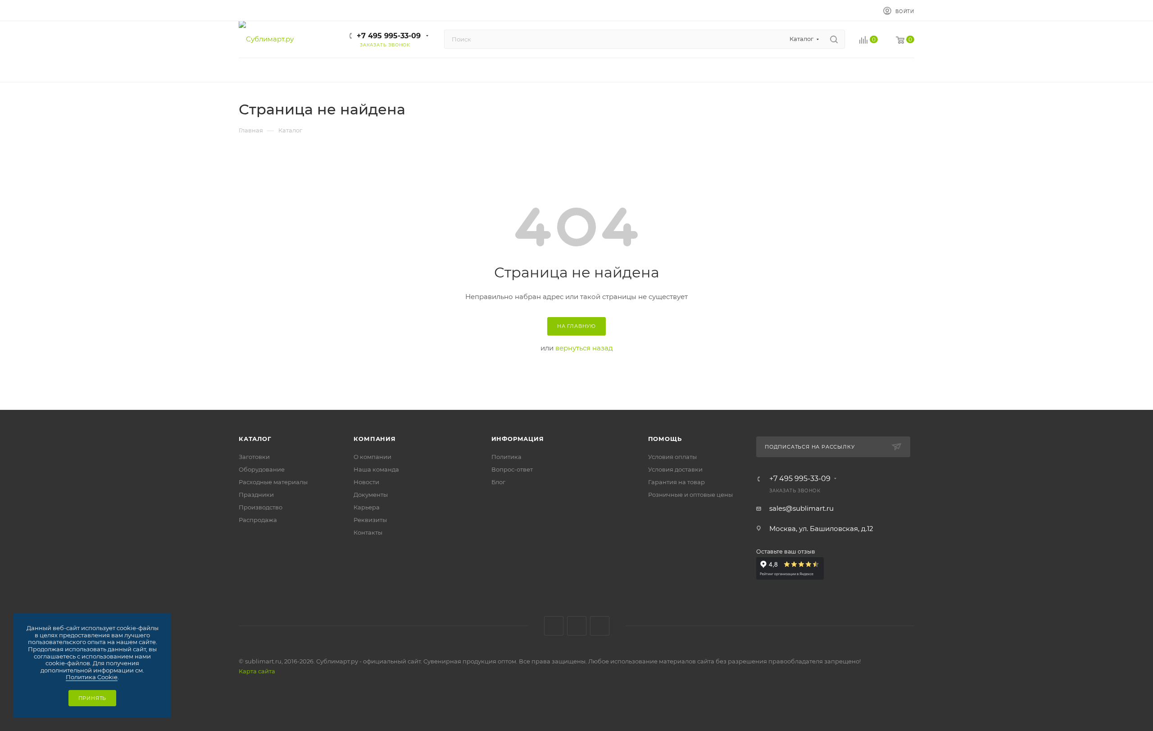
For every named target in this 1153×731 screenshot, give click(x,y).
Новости (366, 482)
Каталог (255, 438)
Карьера (367, 507)
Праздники (256, 494)
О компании (372, 456)
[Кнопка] (834, 39)
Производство (260, 507)
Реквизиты (370, 519)
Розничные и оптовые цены (690, 494)
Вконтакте (553, 626)
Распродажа (258, 519)
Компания (374, 438)
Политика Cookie (92, 677)
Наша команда (376, 469)
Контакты (368, 532)
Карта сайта (257, 671)
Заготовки (254, 456)
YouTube (599, 626)
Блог (498, 482)
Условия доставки (675, 469)
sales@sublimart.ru (801, 508)
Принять (92, 698)
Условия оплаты (672, 456)
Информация (517, 438)
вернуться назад (584, 348)
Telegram (576, 626)
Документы (371, 494)
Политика (506, 456)
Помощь (665, 438)
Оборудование (262, 469)
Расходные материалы (273, 482)
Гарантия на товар (676, 482)
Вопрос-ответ (512, 469)
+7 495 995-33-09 (389, 36)
